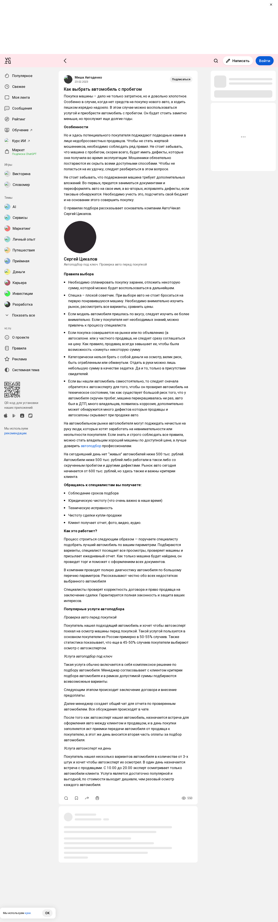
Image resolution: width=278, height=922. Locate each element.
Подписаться (181, 79)
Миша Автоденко (88, 77)
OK (47, 913)
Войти (264, 61)
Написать (241, 61)
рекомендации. (15, 433)
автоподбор (91, 446)
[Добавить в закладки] (76, 798)
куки (28, 913)
